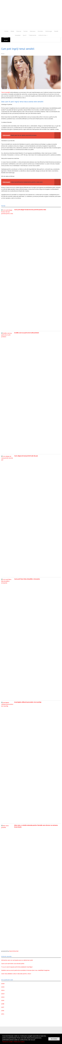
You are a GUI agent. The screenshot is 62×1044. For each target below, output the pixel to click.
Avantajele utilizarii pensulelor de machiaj (27, 702)
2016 (2, 1010)
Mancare (32, 31)
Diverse (18, 31)
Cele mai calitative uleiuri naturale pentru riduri (16, 973)
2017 (2, 1007)
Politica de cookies (19, 1041)
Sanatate (18, 35)
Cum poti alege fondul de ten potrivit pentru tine (30, 209)
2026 (2, 983)
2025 (2, 987)
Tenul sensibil (5, 92)
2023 (2, 993)
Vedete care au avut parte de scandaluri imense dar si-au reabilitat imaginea (25, 970)
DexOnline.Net (13, 951)
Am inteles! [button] (54, 1038)
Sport (24, 35)
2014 (2, 1014)
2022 (2, 997)
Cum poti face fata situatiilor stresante (27, 579)
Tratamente (32, 35)
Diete (12, 31)
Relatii (56, 31)
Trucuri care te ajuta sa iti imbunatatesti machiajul (17, 967)
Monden (40, 31)
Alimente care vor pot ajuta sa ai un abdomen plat (17, 960)
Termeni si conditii (7, 1041)
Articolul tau (43, 35)
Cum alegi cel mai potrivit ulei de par (26, 456)
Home (6, 31)
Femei (25, 31)
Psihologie (48, 31)
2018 (2, 1004)
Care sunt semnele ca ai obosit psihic (12, 963)
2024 (2, 990)
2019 (2, 1000)
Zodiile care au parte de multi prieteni (26, 332)
